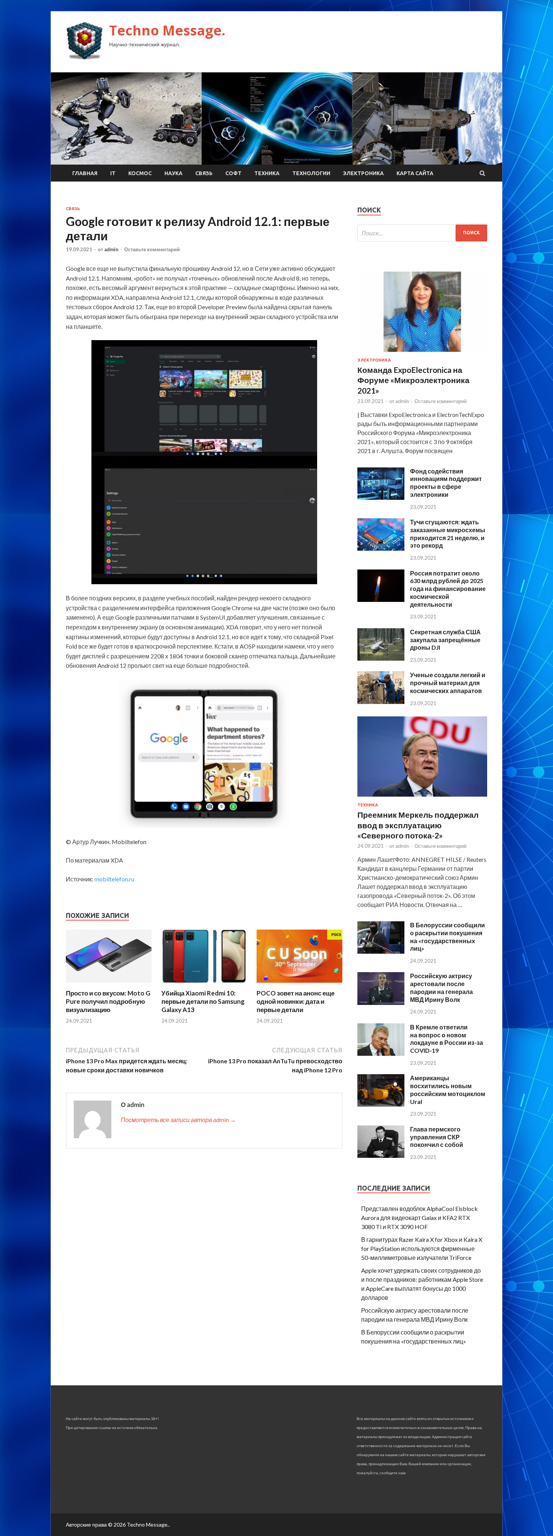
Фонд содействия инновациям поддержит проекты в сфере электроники (446, 482)
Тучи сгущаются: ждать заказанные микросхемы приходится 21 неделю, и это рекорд (447, 533)
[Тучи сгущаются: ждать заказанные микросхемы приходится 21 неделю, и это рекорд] (380, 548)
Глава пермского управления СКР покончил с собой (436, 1136)
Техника (267, 173)
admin (111, 249)
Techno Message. (167, 30)
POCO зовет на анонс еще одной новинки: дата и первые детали (295, 1001)
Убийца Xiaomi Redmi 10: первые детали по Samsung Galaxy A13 (203, 1001)
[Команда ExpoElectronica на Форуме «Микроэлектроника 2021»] (422, 353)
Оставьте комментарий (152, 249)
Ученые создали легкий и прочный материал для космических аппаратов (447, 682)
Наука (173, 173)
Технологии (311, 173)
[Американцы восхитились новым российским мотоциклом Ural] (380, 1104)
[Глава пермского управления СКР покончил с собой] (380, 1155)
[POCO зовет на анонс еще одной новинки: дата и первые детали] (299, 984)
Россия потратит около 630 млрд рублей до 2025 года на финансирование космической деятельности (448, 589)
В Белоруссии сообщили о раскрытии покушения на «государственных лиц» (447, 936)
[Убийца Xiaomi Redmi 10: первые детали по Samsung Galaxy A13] (204, 984)
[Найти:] (422, 232)
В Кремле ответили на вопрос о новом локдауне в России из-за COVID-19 (446, 1038)
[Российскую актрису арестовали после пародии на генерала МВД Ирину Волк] (380, 1002)
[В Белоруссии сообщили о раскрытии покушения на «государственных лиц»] (380, 951)
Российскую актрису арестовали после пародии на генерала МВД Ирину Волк (441, 987)
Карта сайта (415, 173)
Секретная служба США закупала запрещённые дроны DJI (445, 639)
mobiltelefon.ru (114, 879)
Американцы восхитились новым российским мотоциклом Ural (447, 1089)
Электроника (363, 173)
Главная (84, 173)
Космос (140, 173)
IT (112, 173)
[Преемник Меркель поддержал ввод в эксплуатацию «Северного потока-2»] (422, 798)
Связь (204, 173)
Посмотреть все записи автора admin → (178, 1119)
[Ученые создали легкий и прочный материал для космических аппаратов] (380, 701)
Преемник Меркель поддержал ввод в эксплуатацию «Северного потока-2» (418, 825)
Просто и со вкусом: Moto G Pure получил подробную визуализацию (108, 1001)
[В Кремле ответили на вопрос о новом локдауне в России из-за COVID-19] (380, 1053)
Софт (233, 173)
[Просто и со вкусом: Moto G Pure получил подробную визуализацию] (109, 984)
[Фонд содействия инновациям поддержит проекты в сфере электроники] (380, 497)
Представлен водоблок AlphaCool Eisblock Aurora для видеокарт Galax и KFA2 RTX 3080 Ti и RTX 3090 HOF (419, 1217)
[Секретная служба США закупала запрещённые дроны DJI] (380, 658)
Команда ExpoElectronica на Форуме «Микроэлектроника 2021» (413, 380)
